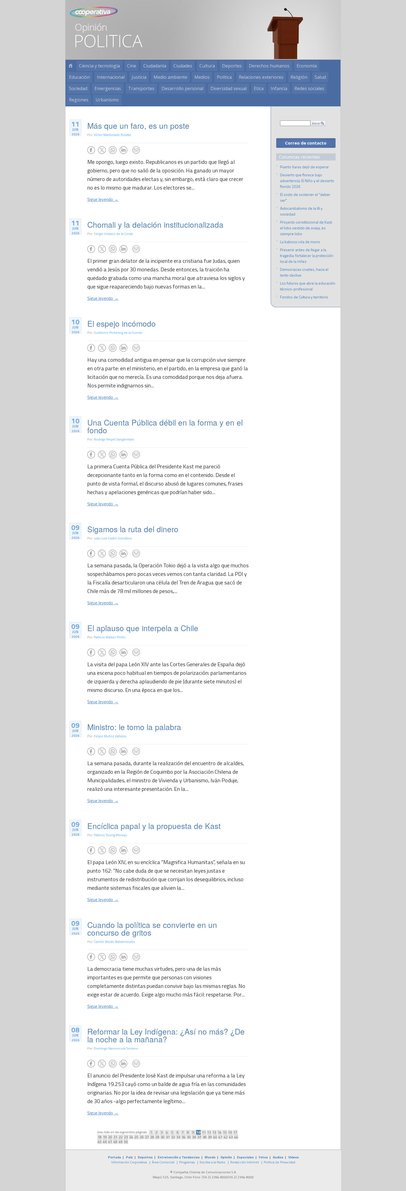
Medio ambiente (170, 77)
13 (214, 1132)
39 (210, 1137)
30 (163, 1137)
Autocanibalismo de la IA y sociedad (301, 211)
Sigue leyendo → (102, 199)
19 (105, 1137)
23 (126, 1137)
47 (110, 1141)
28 (152, 1137)
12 (209, 1132)
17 (235, 1132)
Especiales (245, 1157)
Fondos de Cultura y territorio (304, 297)
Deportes (232, 66)
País (129, 1157)
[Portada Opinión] (70, 66)
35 (189, 1137)
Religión (299, 77)
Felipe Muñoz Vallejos (110, 736)
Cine (131, 66)
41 (220, 1137)
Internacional (111, 77)
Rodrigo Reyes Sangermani (114, 439)
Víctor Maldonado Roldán (112, 134)
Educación (79, 77)
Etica (258, 88)
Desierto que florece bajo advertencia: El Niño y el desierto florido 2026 (307, 180)
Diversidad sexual (228, 88)
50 (126, 1141)
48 (115, 1141)
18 (100, 1137)
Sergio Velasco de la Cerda (113, 233)
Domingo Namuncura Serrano (116, 1048)
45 (100, 1141)
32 (173, 1137)
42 (226, 1137)
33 (178, 1137)
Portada (114, 1157)
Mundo (210, 1157)
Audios (278, 1157)
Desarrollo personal (182, 88)
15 (225, 1132)
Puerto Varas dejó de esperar (304, 167)
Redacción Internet (244, 1162)
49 (121, 1141)
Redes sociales (309, 88)
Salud (320, 77)
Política (224, 77)
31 (168, 1137)
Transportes (141, 88)
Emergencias (107, 88)
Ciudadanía (154, 66)
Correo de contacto (305, 143)
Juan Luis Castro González (113, 538)
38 (205, 1137)
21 (115, 1137)
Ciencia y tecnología (99, 66)
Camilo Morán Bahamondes (114, 941)
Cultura (207, 66)
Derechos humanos (269, 66)
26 (142, 1137)
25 (136, 1137)
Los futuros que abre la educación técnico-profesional (307, 286)
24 (131, 1137)
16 (230, 1132)
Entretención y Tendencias (179, 1157)
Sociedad (78, 88)
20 (110, 1137)
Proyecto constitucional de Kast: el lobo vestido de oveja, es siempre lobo (306, 228)
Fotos (263, 1157)
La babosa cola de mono (300, 242)
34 (184, 1137)
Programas (187, 1162)
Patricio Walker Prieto (110, 637)
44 (236, 1137)
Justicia (139, 77)
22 (121, 1137)
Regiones (78, 100)
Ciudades (182, 66)
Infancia (279, 88)
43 (231, 1137)
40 (215, 1137)
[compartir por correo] (136, 150)
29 (157, 1137)
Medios (202, 77)
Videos (293, 1157)
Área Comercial (163, 1162)
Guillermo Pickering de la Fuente (118, 332)
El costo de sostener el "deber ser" (305, 197)
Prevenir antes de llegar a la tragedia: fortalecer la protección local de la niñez (306, 255)
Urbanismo (107, 100)
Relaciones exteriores (261, 77)
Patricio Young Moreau (110, 835)
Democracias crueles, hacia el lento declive (304, 272)
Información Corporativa (129, 1162)
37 (199, 1137)
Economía (307, 66)
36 (194, 1137)
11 (204, 1132)
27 (147, 1137)
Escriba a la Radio (212, 1162)
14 (220, 1132)
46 (105, 1141)
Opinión (226, 1157)
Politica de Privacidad (279, 1162)
